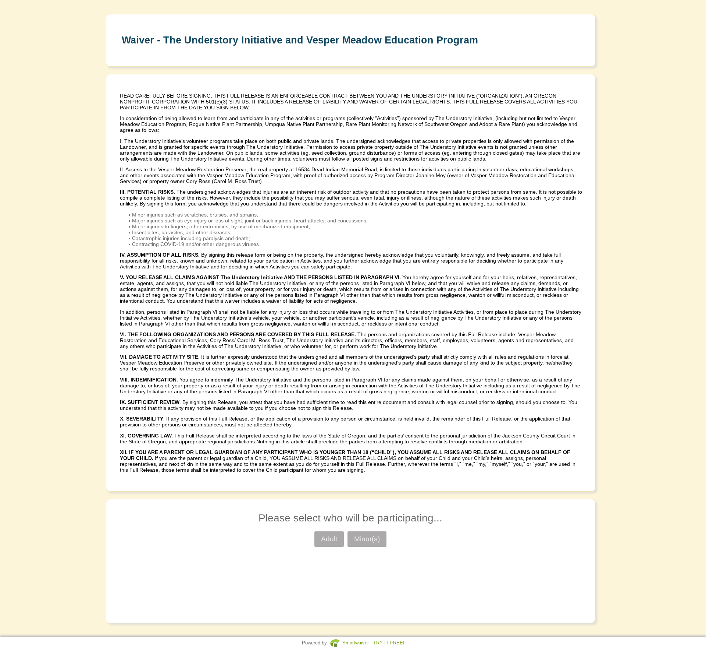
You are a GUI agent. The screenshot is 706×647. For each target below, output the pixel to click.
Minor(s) (367, 539)
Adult (329, 539)
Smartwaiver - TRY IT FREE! (373, 643)
